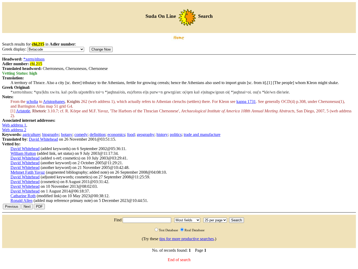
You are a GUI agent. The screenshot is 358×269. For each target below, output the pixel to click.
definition (97, 134)
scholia (32, 101)
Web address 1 (14, 125)
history (162, 134)
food (131, 134)
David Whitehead (43, 139)
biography (50, 134)
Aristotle (23, 111)
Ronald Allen (21, 200)
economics (116, 134)
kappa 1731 (246, 101)
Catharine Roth (23, 196)
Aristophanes (54, 101)
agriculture (31, 134)
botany (66, 134)
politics (176, 134)
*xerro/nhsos (34, 59)
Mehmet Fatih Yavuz (27, 172)
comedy (81, 134)
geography (145, 134)
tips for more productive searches (186, 239)
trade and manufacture (202, 134)
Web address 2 (14, 130)
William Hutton (23, 153)
